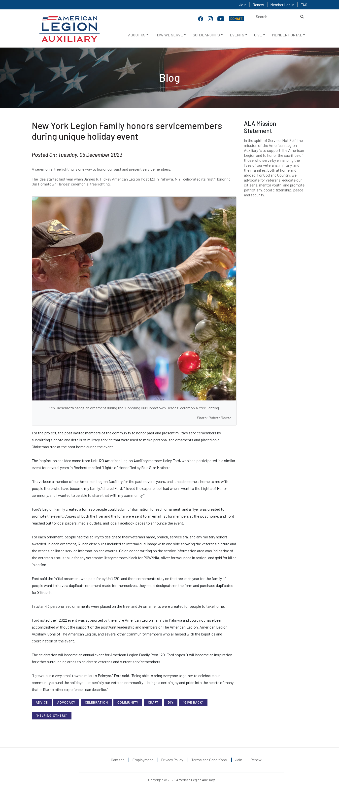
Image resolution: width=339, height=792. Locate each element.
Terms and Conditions (209, 760)
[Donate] (236, 18)
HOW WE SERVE (169, 34)
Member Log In (282, 4)
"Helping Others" (52, 715)
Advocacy (66, 702)
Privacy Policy (172, 760)
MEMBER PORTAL (287, 34)
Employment (142, 760)
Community (127, 702)
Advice (42, 702)
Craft (153, 702)
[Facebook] (201, 18)
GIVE (258, 34)
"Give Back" (193, 702)
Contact (117, 760)
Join (242, 4)
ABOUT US (136, 34)
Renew (258, 4)
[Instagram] (211, 18)
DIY (170, 702)
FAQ (304, 4)
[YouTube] (221, 18)
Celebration (96, 702)
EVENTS (237, 34)
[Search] (302, 16)
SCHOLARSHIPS (206, 34)
